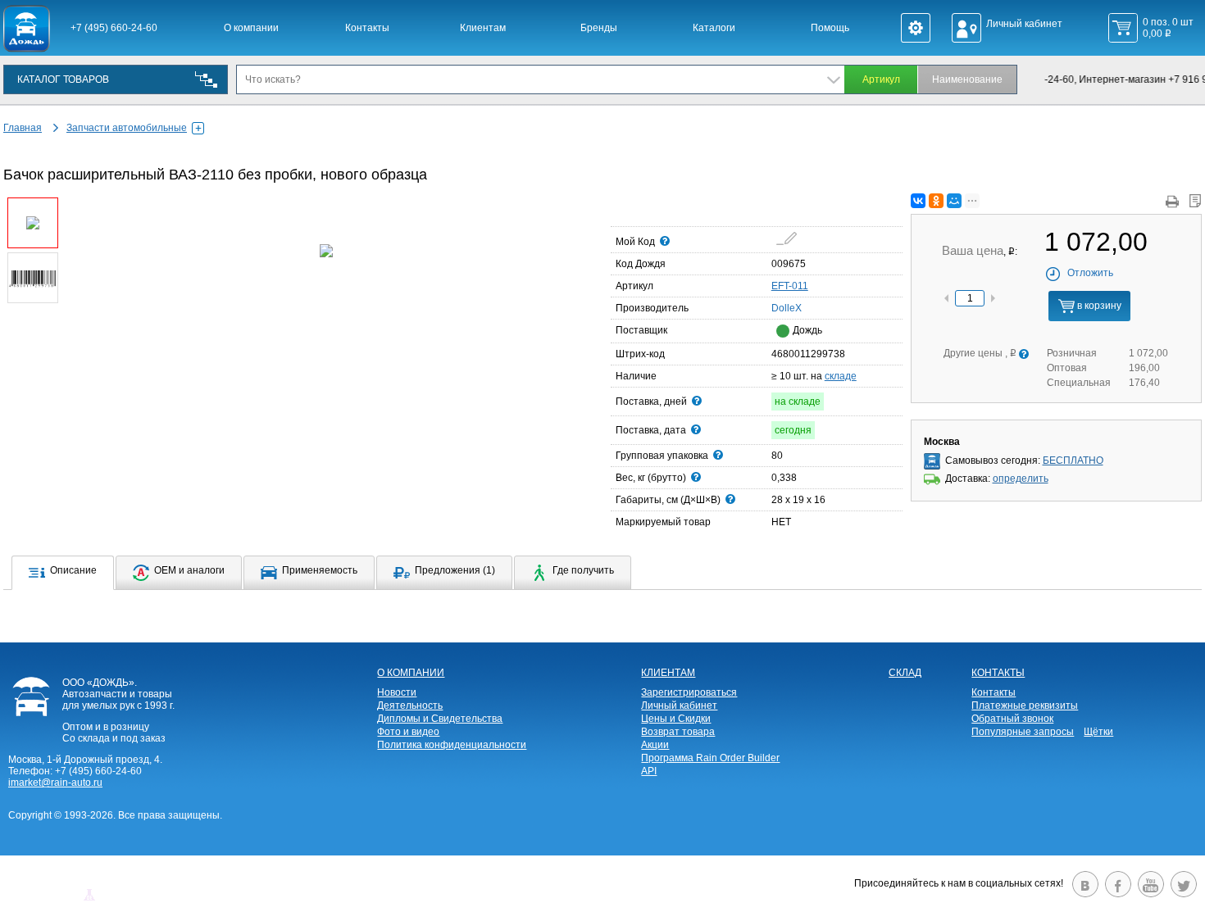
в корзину (1098, 305)
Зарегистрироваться (689, 692)
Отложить (1090, 273)
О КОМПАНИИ (410, 672)
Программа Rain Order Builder (710, 758)
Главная (22, 128)
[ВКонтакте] (918, 200)
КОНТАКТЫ (998, 672)
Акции (655, 745)
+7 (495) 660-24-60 (113, 28)
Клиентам (483, 28)
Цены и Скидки (676, 718)
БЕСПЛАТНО (1073, 460)
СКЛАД (905, 672)
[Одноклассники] (936, 200)
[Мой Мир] (954, 200)
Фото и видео (408, 731)
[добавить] (786, 238)
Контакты (367, 28)
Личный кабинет (679, 705)
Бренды (598, 28)
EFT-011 (789, 286)
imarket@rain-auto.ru (55, 782)
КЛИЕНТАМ (668, 672)
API (649, 771)
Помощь (830, 28)
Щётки (1098, 731)
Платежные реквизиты (1024, 705)
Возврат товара (678, 731)
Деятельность (410, 705)
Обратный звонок (1012, 718)
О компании (251, 28)
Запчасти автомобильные (126, 128)
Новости (396, 692)
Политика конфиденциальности (451, 745)
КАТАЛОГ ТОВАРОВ (63, 79)
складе (841, 376)
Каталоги (714, 28)
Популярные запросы (1022, 731)
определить (1020, 478)
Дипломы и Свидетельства (439, 718)
